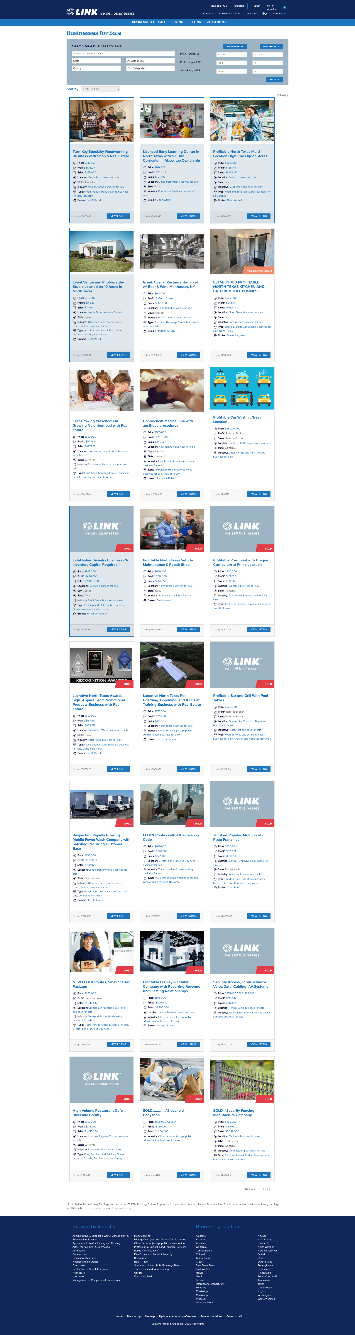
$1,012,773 (161, 581)
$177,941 (89, 307)
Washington (264, 1295)
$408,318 (90, 725)
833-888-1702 (219, 6)
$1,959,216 (231, 172)
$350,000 (162, 1127)
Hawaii (199, 1273)
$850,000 (231, 163)
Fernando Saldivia (97, 613)
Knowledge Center (230, 13)
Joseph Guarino (166, 1026)
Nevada (262, 1236)
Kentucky (201, 1287)
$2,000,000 (92, 581)
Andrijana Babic (166, 478)
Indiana (200, 1280)
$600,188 (230, 1003)
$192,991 (231, 851)
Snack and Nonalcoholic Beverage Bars (156, 1265)
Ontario (262, 1254)
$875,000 (160, 998)
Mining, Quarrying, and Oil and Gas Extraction (160, 1239)
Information (78, 1276)
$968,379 (230, 307)
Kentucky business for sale (103, 177)
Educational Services (84, 1258)
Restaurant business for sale (245, 730)
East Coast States (206, 1265)
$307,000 (231, 1127)
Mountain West (204, 1302)
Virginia (262, 1291)
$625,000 (160, 846)
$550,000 (90, 716)
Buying (177, 22)
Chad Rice (233, 887)
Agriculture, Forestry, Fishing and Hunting (96, 1243)
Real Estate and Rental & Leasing (153, 1254)
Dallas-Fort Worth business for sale (179, 182)
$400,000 (91, 576)
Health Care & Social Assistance (90, 1269)
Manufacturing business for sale (106, 187)
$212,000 (161, 576)
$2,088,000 (232, 1131)
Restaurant (140, 1258)
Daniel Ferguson (236, 335)
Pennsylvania (265, 1265)
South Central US (267, 1276)
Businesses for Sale (149, 22)
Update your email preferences (177, 1316)
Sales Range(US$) (190, 70)
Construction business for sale (246, 322)
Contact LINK (234, 1316)
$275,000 (90, 172)
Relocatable (264, 1269)
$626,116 (160, 177)
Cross (199, 1262)
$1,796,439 (231, 856)
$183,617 (90, 720)
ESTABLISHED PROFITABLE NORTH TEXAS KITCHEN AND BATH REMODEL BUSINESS (238, 287)
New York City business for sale (177, 447)
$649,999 (89, 163)
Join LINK (251, 13)
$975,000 (90, 298)
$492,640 (160, 721)
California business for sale (244, 586)
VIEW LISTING (118, 216)
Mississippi (202, 1291)
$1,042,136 (91, 1003)
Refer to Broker (165, 298)
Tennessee (264, 1280)
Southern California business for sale (250, 443)
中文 (265, 13)
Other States (265, 1262)
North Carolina (266, 1247)
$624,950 (160, 167)
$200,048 (161, 172)
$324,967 (230, 581)
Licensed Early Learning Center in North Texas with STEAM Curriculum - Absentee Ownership (171, 156)
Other (261, 1258)
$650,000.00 (233, 429)
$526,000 (161, 1002)
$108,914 (91, 168)
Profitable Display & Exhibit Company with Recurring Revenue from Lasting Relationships (171, 986)
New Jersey (264, 1239)
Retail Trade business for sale (245, 187)
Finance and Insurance (85, 1262)
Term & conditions (211, 1316)
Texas (261, 1284)
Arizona (200, 1239)
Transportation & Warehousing (151, 1269)
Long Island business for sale (175, 308)
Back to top (134, 1316)
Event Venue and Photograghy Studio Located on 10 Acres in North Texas (98, 287)
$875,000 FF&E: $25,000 (239, 993)
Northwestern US (268, 1250)
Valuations (216, 22)
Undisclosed (265, 1287)
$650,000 (160, 571)
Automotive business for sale (175, 595)
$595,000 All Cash (165, 1122)
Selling (195, 22)
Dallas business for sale (242, 177)
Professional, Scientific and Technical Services (160, 1247)
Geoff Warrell (94, 200)
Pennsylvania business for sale (176, 1012)
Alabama (201, 1236)
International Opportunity (210, 1284)
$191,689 (231, 576)
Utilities (138, 1273)
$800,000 (231, 571)
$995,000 (90, 571)
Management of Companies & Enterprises (96, 1280)
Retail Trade (141, 1262)
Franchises (78, 1265)
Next (273, 1189)
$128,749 (231, 168)
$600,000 (161, 293)
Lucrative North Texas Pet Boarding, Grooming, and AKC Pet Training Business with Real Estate (172, 700)
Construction (79, 1254)
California (201, 1247)
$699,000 (90, 1122)
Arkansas (201, 1243)
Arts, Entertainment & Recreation (91, 1247)
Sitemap (150, 1316)
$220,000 (162, 851)
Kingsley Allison (166, 331)
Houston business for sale (103, 586)
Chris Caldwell (95, 900)
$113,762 (90, 441)
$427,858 (90, 446)
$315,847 (231, 998)
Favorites (269, 46)
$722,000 (160, 856)
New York (263, 1243)
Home (119, 1316)
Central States (204, 1250)
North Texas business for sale (105, 312)
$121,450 (161, 716)
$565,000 (160, 432)
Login (257, 6)
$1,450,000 (91, 1131)
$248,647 (231, 303)
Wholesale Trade (143, 1276)
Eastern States (204, 1269)
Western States (266, 1299)
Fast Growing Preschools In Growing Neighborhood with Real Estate (100, 425)
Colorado (201, 1254)
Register (239, 6)
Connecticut (203, 1258)
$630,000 (231, 846)
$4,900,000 (162, 1007)
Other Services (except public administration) (159, 1243)
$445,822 (160, 442)
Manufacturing (142, 1236)
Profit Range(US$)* (190, 62)
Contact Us (279, 13)
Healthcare (78, 1273)
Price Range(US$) (190, 54)
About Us (208, 13)
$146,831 (90, 303)
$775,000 (160, 711)
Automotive (78, 1250)
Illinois (199, 1276)
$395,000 (91, 860)
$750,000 (90, 865)
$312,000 (91, 1127)
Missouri (201, 1299)
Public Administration (146, 1250)
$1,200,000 (161, 1131)
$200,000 (162, 437)
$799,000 (90, 855)
